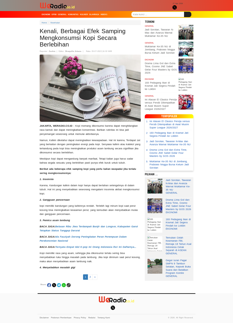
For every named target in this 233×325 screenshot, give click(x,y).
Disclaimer (44, 318)
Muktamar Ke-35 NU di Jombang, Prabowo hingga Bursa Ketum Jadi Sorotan (160, 49)
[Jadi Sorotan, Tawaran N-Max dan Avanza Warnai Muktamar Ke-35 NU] (186, 32)
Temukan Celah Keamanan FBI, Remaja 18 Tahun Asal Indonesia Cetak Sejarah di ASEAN (178, 244)
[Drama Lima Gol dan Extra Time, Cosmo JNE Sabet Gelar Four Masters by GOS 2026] (186, 65)
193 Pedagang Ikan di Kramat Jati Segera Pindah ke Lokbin (160, 85)
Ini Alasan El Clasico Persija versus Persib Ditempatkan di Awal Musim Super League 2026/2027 (168, 124)
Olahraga (94, 14)
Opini (54, 14)
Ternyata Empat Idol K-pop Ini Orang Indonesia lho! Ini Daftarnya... (95, 247)
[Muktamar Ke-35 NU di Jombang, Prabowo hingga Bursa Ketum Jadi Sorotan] (186, 49)
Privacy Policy (80, 318)
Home (44, 23)
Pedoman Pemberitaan (61, 318)
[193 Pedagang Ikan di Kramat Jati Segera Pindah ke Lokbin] (186, 85)
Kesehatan (55, 23)
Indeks (104, 14)
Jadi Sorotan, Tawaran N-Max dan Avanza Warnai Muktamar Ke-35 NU (159, 32)
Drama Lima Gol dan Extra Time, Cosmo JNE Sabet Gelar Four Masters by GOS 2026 (166, 153)
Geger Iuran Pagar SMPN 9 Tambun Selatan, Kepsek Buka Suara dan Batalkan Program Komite (178, 266)
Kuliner (84, 14)
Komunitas (73, 14)
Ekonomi (46, 14)
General (62, 14)
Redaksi (91, 318)
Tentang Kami (103, 318)
